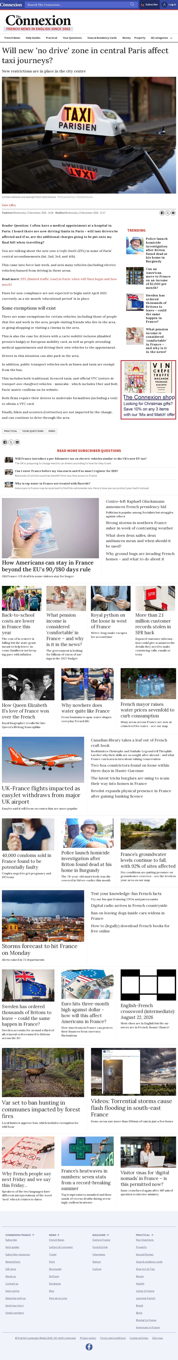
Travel (52, 1254)
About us (10, 1276)
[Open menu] (163, 38)
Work (139, 1313)
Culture (96, 1269)
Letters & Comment (61, 1247)
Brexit (139, 1306)
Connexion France (18, 1235)
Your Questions (72, 38)
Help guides (12, 1247)
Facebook (89, 1347)
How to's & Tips (145, 1269)
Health (140, 1284)
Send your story (14, 1306)
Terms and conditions (113, 1338)
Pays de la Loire (58, 1298)
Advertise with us (15, 1298)
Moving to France (146, 1320)
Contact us (11, 1284)
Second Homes (144, 1254)
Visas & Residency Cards (102, 38)
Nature (96, 1262)
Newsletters (12, 1262)
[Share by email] (173, 212)
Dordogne (55, 1284)
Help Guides (33, 38)
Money (127, 38)
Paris (52, 1262)
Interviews (98, 1254)
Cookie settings (139, 1338)
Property (139, 38)
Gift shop (10, 1269)
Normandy (55, 1269)
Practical (51, 38)
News (52, 1235)
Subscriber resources (17, 1254)
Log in (172, 4)
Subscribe (151, 4)
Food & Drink (100, 1247)
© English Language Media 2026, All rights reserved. (45, 1338)
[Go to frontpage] (38, 23)
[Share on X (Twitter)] (167, 212)
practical (10, 431)
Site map (157, 1338)
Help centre (12, 1291)
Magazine (99, 1235)
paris (51, 431)
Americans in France (148, 1327)
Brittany (54, 1276)
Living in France (145, 1291)
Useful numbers (14, 1313)
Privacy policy (88, 1338)
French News (12, 38)
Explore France (101, 1240)
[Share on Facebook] (162, 212)
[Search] (132, 5)
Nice (51, 1291)
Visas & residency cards (149, 1262)
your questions (33, 431)
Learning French (145, 1298)
